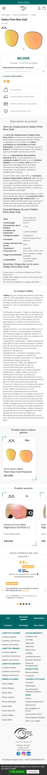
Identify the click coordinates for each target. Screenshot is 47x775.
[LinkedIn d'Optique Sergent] (28, 753)
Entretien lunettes (33, 660)
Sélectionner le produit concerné (18, 67)
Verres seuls (30, 650)
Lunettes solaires (9, 637)
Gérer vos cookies (32, 721)
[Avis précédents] (2, 590)
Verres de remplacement (20, 15)
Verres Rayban (8, 688)
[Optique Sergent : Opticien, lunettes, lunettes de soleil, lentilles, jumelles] (23, 8)
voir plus (25, 590)
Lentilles (28, 653)
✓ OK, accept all (17, 772)
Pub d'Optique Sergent (35, 717)
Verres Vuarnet (8, 697)
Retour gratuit (24, 2)
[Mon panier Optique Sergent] (44, 8)
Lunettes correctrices (11, 641)
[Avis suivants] (45, 590)
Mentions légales (23, 618)
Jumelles (29, 640)
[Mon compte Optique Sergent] (39, 8)
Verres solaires (5, 15)
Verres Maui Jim (8, 711)
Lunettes (29, 682)
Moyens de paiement (34, 702)
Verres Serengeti (9, 702)
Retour (28, 698)
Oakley (33, 15)
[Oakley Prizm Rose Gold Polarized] (19, 458)
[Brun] (8, 81)
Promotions (31, 669)
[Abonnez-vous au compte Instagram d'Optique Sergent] (23, 753)
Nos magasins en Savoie (32, 709)
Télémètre (29, 646)
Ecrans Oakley (8, 715)
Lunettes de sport (32, 656)
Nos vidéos (39, 625)
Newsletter (39, 618)
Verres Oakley (7, 684)
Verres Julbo (7, 693)
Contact (8, 625)
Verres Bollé (7, 706)
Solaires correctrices (10, 644)
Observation (30, 686)
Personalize (33, 772)
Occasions (29, 676)
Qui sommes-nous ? (33, 714)
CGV (8, 618)
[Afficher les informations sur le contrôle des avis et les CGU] (37, 574)
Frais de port (30, 705)
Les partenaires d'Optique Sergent (33, 690)
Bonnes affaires (31, 672)
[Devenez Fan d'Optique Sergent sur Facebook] (18, 753)
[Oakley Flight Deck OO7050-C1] (19, 519)
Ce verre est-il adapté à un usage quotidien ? (22, 282)
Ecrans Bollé (7, 720)
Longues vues (31, 636)
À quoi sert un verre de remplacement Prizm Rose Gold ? (22, 273)
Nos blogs (23, 625)
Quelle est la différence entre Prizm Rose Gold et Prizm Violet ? (22, 278)
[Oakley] (11, 440)
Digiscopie (29, 643)
